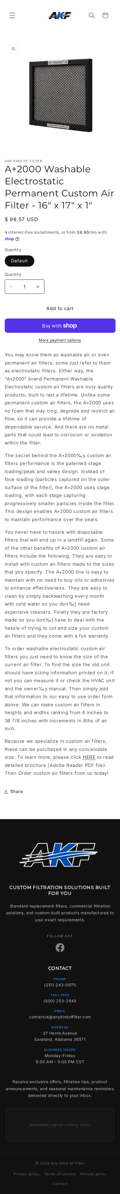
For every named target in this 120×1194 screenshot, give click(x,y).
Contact (60, 1183)
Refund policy (93, 1174)
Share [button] (16, 791)
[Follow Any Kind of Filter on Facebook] (60, 947)
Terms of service (60, 1174)
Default (19, 260)
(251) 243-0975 (60, 984)
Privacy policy (26, 1174)
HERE (89, 757)
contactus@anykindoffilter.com (60, 1016)
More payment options (60, 340)
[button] (12, 15)
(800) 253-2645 (60, 1000)
